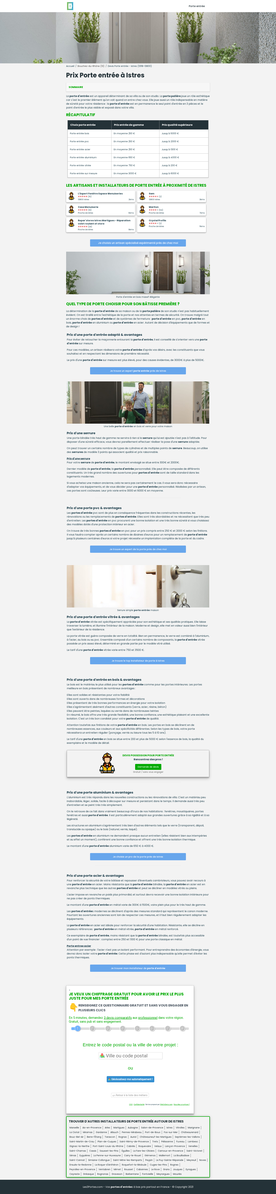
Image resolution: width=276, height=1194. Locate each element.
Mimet (117, 1169)
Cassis (92, 1150)
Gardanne (101, 1132)
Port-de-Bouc (153, 1132)
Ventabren (104, 1169)
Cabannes (142, 1169)
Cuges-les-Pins (158, 1164)
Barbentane (132, 1174)
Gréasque (88, 1174)
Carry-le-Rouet (132, 1155)
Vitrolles (180, 1127)
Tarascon (110, 1136)
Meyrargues (163, 1174)
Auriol (133, 1136)
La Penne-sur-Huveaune (107, 1155)
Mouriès (177, 1174)
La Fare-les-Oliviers (143, 1150)
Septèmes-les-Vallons (187, 1136)
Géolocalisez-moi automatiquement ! (132, 1079)
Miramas (87, 1132)
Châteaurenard (189, 1132)
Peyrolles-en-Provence (82, 1169)
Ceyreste (74, 1174)
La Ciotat (74, 1132)
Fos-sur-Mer (171, 1132)
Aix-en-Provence (91, 1127)
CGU (131, 1104)
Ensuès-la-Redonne (80, 1164)
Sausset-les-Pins (109, 1150)
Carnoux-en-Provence (170, 1150)
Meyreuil (191, 1160)
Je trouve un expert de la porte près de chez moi (138, 549)
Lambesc (193, 1141)
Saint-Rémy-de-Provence (134, 1141)
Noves (202, 1160)
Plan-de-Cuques (107, 1141)
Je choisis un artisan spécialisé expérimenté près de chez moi (138, 243)
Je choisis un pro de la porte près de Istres (138, 856)
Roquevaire (144, 1146)
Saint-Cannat (77, 1160)
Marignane (194, 1127)
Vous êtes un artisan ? (182, 1104)
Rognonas (102, 1174)
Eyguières (85, 1155)
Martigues (118, 1127)
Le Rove (155, 1169)
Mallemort (164, 1155)
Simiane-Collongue (99, 1160)
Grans (166, 1169)
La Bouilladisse (181, 1155)
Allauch (114, 1132)
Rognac (123, 1136)
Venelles (193, 1146)
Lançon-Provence (175, 1146)
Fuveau (180, 1141)
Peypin (149, 1160)
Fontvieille (147, 1174)
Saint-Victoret (194, 1150)
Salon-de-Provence (152, 1127)
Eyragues (191, 1169)
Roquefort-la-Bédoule (134, 1164)
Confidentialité (139, 1104)
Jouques (177, 1169)
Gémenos (150, 1155)
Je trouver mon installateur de (138, 968)
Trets (155, 1141)
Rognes (174, 1164)
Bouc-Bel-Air (76, 1136)
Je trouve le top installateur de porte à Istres (138, 660)
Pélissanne (167, 1141)
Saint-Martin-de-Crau (81, 1141)
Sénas (72, 1155)
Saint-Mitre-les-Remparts (127, 1160)
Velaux (158, 1146)
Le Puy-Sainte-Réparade (169, 1160)
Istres (169, 1127)
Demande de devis (148, 766)
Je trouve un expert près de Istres (138, 370)
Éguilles (126, 1150)
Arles (107, 1127)
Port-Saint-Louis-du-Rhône (108, 1146)
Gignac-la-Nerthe (79, 1146)
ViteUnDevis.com (166, 1104)
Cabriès (131, 1146)
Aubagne (133, 1127)
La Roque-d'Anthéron (107, 1164)
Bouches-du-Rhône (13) (91, 66)
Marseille (74, 1127)
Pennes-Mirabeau (132, 1132)
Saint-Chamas (77, 1150)
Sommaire (76, 87)
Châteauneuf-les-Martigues (156, 1136)
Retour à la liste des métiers (131, 1095)
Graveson (117, 1174)
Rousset (128, 1169)
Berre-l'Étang (94, 1136)
